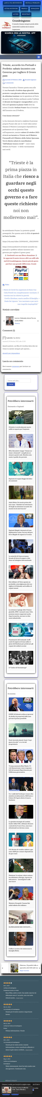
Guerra (17, 323)
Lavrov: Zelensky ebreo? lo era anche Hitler (25, 319)
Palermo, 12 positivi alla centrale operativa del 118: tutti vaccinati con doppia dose (26, 966)
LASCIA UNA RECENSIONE (13, 3)
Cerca (11, 384)
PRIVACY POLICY (11, 1081)
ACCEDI (15, 14)
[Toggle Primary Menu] (38, 57)
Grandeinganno (21, 20)
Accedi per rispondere (11, 353)
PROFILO (24, 8)
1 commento (9, 83)
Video (7, 285)
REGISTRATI (26, 14)
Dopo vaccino (18, 970)
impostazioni (29, 1090)
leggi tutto (19, 998)
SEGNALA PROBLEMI (32, 3)
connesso (15, 366)
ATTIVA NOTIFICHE (11, 8)
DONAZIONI (35, 8)
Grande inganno (30, 80)
